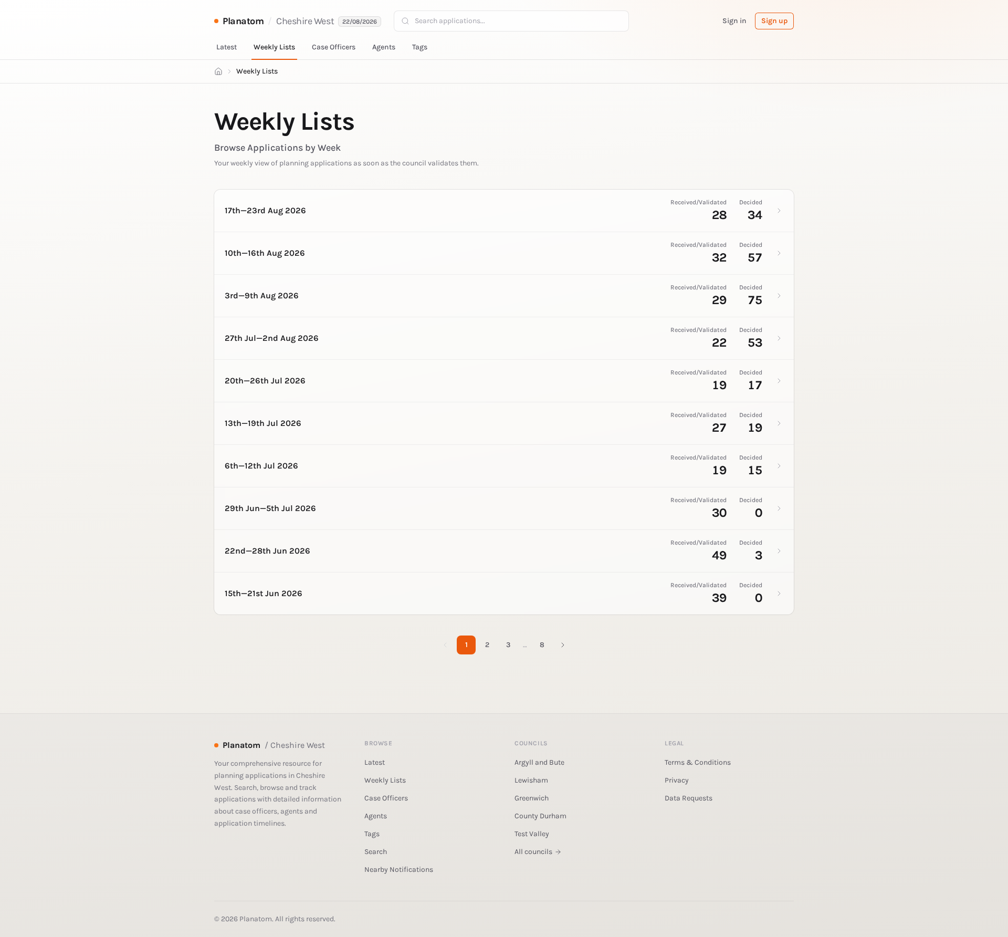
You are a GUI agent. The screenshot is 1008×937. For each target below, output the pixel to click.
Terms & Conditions (698, 762)
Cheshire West (305, 21)
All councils (533, 851)
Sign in (734, 20)
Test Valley (531, 833)
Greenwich (531, 798)
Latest (226, 47)
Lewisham (531, 780)
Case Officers (333, 47)
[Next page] (562, 645)
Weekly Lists (274, 47)
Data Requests (688, 798)
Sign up (774, 20)
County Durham (540, 815)
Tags (419, 47)
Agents (383, 47)
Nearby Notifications (398, 869)
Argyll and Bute (539, 762)
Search (375, 851)
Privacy (677, 780)
